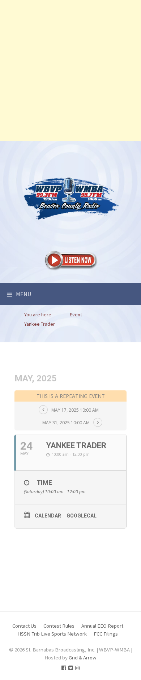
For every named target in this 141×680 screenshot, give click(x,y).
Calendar (48, 516)
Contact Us (24, 625)
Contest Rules (58, 625)
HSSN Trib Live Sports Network (52, 633)
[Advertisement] (70, 70)
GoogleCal (82, 516)
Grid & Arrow (83, 657)
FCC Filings (106, 633)
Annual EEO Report (102, 625)
